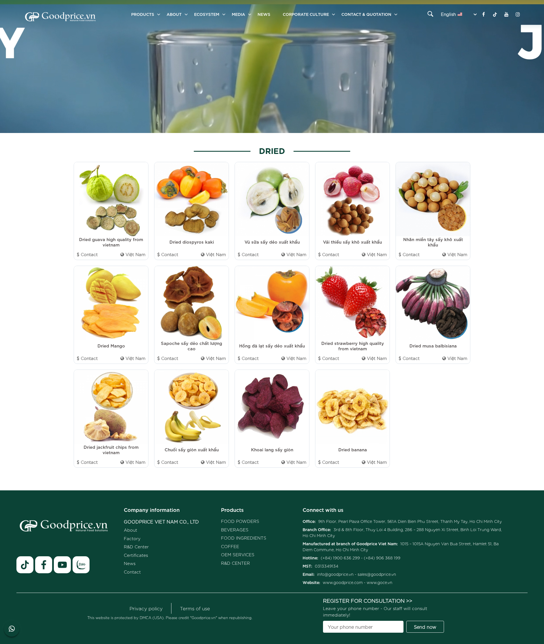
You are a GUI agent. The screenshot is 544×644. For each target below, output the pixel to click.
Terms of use (195, 608)
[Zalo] (81, 564)
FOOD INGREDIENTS (243, 537)
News (264, 14)
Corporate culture (306, 14)
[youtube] (62, 564)
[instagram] (517, 14)
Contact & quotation (366, 14)
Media (238, 14)
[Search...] (430, 14)
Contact (132, 571)
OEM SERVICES (237, 554)
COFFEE (230, 546)
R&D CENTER (235, 563)
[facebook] (43, 564)
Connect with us (323, 509)
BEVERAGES (234, 529)
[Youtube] (506, 14)
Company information (152, 509)
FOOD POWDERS (240, 521)
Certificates (136, 555)
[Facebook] (483, 14)
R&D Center (136, 546)
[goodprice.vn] (60, 17)
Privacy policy (146, 608)
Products (232, 509)
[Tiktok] (495, 14)
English (448, 14)
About (174, 14)
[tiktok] (24, 564)
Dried (272, 150)
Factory (132, 538)
